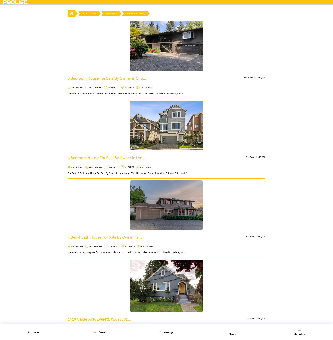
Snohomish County (135, 13)
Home (35, 332)
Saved (102, 332)
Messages (169, 332)
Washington (111, 13)
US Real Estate (89, 13)
